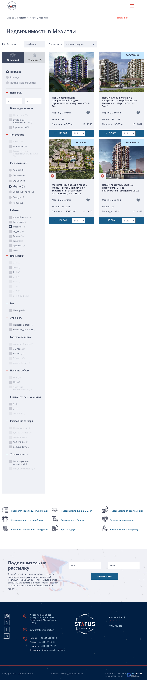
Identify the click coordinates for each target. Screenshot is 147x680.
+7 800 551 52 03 (42, 642)
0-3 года (19, 348)
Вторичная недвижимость (22, 121)
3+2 (16, 286)
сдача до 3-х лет (23, 344)
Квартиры (20, 146)
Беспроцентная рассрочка (21, 462)
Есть (17, 377)
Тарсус (18, 241)
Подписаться (104, 576)
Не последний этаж (24, 329)
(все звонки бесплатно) (47, 650)
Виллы (18, 141)
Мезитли (43, 17)
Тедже (18, 231)
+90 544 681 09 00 (43, 638)
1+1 (16, 267)
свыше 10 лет (21, 363)
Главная (10, 17)
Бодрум (19, 197)
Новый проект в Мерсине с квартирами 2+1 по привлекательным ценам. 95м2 (120, 187)
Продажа (21, 17)
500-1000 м (20, 442)
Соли (17, 250)
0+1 (16, 262)
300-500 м (20, 437)
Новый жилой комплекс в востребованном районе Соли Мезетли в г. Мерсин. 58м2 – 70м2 (119, 102)
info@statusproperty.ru (42, 630)
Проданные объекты (23, 82)
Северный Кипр (23, 191)
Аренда (14, 77)
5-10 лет (19, 358)
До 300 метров (22, 432)
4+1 (16, 281)
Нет (16, 382)
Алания (18, 170)
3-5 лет (18, 353)
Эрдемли (19, 245)
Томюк (18, 236)
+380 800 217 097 (43, 646)
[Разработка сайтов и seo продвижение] (134, 674)
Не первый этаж (23, 324)
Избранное (122, 17)
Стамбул (19, 181)
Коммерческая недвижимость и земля (25, 153)
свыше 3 (19, 413)
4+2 (16, 291)
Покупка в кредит (24, 468)
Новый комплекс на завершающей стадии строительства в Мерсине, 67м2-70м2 (71, 102)
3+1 (16, 277)
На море (19, 310)
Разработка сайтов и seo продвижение (115, 674)
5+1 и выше (21, 295)
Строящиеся (21, 127)
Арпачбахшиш (22, 217)
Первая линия (22, 428)
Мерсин (32, 17)
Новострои (20, 115)
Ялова (18, 202)
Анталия (19, 175)
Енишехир (20, 222)
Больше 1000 (21, 446)
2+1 (16, 272)
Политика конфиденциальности (67, 673)
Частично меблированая (22, 388)
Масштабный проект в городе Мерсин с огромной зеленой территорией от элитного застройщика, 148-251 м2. (69, 189)
